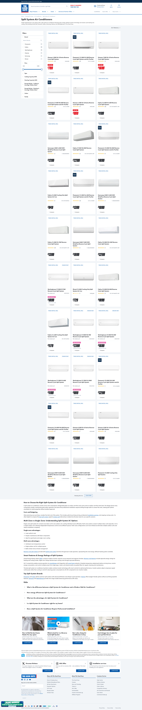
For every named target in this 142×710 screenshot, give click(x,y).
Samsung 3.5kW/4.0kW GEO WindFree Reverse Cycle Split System (56, 149)
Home (22, 16)
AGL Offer (74, 688)
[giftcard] (56, 706)
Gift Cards (49, 688)
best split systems (44, 517)
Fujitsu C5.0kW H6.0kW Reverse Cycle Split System (107, 290)
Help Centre (100, 680)
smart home (71, 563)
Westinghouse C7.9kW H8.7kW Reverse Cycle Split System (82, 336)
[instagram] (24, 679)
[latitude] (53, 706)
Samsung (31, 578)
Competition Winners (102, 688)
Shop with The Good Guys (54, 676)
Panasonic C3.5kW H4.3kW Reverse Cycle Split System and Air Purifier (83, 196)
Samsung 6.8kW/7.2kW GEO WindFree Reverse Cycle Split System (81, 244)
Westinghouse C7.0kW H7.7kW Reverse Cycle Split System (57, 290)
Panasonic (26, 576)
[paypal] (44, 706)
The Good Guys (75, 680)
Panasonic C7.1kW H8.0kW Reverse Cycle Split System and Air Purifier (58, 103)
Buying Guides (50, 690)
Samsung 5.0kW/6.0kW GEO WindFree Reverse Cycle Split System (81, 474)
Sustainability (75, 690)
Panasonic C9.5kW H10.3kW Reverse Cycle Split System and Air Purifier (108, 382)
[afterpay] (49, 706)
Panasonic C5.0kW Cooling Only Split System (107, 473)
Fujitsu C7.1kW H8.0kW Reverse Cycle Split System (82, 149)
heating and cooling (50, 551)
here (41, 1)
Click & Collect (100, 684)
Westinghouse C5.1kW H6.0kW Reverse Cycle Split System (107, 336)
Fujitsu (33, 576)
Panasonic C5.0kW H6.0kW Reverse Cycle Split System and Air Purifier (108, 149)
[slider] (23, 69)
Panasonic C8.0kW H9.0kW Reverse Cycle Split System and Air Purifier (58, 428)
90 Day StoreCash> (51, 684)
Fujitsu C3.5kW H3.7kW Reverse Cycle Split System (57, 243)
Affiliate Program (76, 694)
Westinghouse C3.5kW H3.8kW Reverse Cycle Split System (57, 381)
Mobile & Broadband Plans (53, 682)
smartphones (53, 563)
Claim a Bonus (100, 686)
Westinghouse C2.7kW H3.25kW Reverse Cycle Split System (82, 381)
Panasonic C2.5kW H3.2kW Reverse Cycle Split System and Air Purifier (83, 58)
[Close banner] (22, 702)
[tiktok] (27, 679)
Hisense (83, 576)
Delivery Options (101, 682)
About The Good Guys (78, 676)
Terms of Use (118, 708)
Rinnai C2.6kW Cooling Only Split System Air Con (83, 290)
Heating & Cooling (29, 16)
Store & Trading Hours (52, 680)
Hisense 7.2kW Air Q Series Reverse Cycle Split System (108, 58)
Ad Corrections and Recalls (103, 690)
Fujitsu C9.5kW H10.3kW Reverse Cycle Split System (107, 243)
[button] (33, 638)
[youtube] (30, 679)
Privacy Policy (31, 694)
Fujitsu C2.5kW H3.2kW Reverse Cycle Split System (107, 103)
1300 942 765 (74, 7)
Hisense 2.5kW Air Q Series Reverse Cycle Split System (58, 58)
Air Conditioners (38, 16)
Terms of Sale (110, 708)
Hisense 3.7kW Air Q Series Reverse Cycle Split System (83, 103)
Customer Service (101, 676)
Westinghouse (40, 578)
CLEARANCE (97, 11)
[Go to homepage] (24, 8)
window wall (56, 517)
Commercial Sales (101, 694)
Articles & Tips (50, 692)
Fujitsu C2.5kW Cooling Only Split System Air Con (58, 196)
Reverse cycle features (90, 558)
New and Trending (76, 684)
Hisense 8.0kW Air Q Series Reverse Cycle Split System (83, 428)
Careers (74, 682)
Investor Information (77, 692)
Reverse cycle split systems (31, 551)
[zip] (40, 706)
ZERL (41, 558)
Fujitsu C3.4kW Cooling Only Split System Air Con (58, 336)
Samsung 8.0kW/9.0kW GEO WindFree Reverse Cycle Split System (56, 474)
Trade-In (74, 686)
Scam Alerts (100, 692)
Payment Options (51, 686)
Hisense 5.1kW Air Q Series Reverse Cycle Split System (108, 428)
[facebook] (22, 679)
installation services (93, 515)
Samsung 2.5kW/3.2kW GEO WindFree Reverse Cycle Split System (107, 197)
